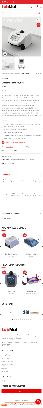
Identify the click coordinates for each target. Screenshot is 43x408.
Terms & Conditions (7, 361)
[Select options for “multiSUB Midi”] (38, 276)
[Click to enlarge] (5, 54)
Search (38, 13)
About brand (7, 218)
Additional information (11, 213)
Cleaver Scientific (31, 293)
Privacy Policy (6, 355)
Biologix (11, 256)
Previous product (37, 74)
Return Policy (5, 358)
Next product (41, 74)
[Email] (10, 163)
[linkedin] (7, 2)
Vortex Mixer (11, 291)
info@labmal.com (15, 2)
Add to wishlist (19, 150)
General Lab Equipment (13, 73)
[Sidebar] (2, 124)
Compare (6, 150)
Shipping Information (7, 365)
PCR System (25, 73)
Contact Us (5, 371)
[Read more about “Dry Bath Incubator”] (38, 239)
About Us (4, 368)
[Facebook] (3, 2)
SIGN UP (21, 391)
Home (3, 73)
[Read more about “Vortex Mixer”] (18, 276)
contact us (9, 147)
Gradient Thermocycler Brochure (14, 142)
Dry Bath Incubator (11, 254)
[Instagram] (5, 2)
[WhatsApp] (15, 163)
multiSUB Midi (31, 291)
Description (6, 175)
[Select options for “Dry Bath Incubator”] (18, 239)
